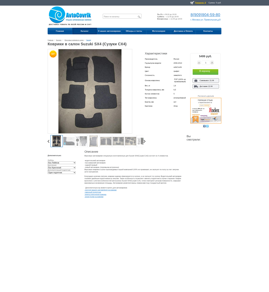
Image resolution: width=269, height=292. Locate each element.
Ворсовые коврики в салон (74, 40)
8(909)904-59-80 (205, 14)
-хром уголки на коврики (93, 197)
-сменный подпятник (92, 192)
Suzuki (88, 40)
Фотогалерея (158, 31)
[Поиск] (139, 16)
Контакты (208, 31)
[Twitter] (207, 126)
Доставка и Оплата (183, 31)
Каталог (85, 31)
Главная (60, 31)
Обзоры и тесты (134, 31)
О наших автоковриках (109, 31)
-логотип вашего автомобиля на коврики (100, 190)
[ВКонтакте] (204, 126)
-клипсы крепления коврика (95, 195)
